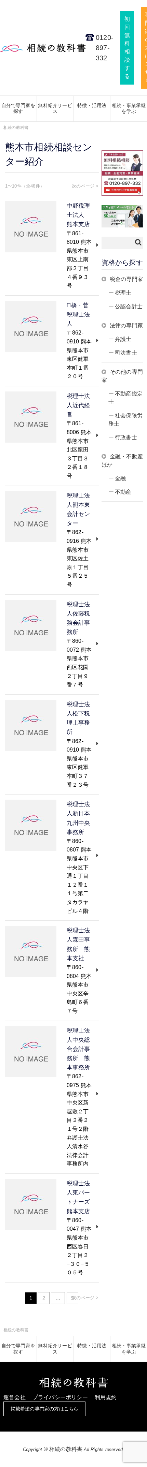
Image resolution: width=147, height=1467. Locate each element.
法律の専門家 (126, 325)
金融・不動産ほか (122, 461)
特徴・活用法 (91, 105)
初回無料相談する (127, 47)
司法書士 (126, 353)
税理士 (123, 293)
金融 (120, 478)
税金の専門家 (126, 279)
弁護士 (123, 339)
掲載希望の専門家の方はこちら (45, 1408)
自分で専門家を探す (18, 108)
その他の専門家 (122, 376)
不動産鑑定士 (125, 398)
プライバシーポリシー (60, 1397)
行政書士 (126, 437)
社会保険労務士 (125, 420)
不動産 (123, 492)
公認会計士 (129, 306)
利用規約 (106, 1397)
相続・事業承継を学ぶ (129, 108)
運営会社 (14, 1397)
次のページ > (85, 186)
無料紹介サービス (55, 108)
